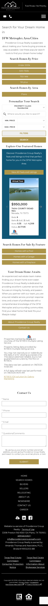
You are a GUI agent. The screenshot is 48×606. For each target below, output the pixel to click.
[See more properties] (40, 206)
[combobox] (24, 107)
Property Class (22, 106)
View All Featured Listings (24, 172)
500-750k (24, 71)
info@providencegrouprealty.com (24, 539)
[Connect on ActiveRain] (18, 519)
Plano (24, 94)
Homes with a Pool (24, 251)
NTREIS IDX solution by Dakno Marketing (19, 378)
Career (24, 509)
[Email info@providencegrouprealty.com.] (4, 16)
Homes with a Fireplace (24, 262)
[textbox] (25, 114)
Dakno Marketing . (34, 584)
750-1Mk (24, 76)
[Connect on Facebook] (30, 519)
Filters (24, 133)
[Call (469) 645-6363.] (10, 16)
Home (24, 476)
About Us (24, 497)
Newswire (24, 501)
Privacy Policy (24, 582)
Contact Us (24, 328)
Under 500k (24, 65)
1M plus (24, 82)
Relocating (24, 493)
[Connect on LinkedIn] (24, 519)
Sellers (24, 488)
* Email (5, 422)
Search (24, 140)
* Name (5, 399)
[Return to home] (10, 5)
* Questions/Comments (13, 433)
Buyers (24, 484)
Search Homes (24, 480)
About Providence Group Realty (24, 322)
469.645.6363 (23, 536)
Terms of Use (28, 529)
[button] (40, 209)
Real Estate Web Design (14, 584)
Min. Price (10, 120)
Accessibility (34, 582)
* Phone (6, 410)
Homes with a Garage (24, 257)
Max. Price (10, 127)
